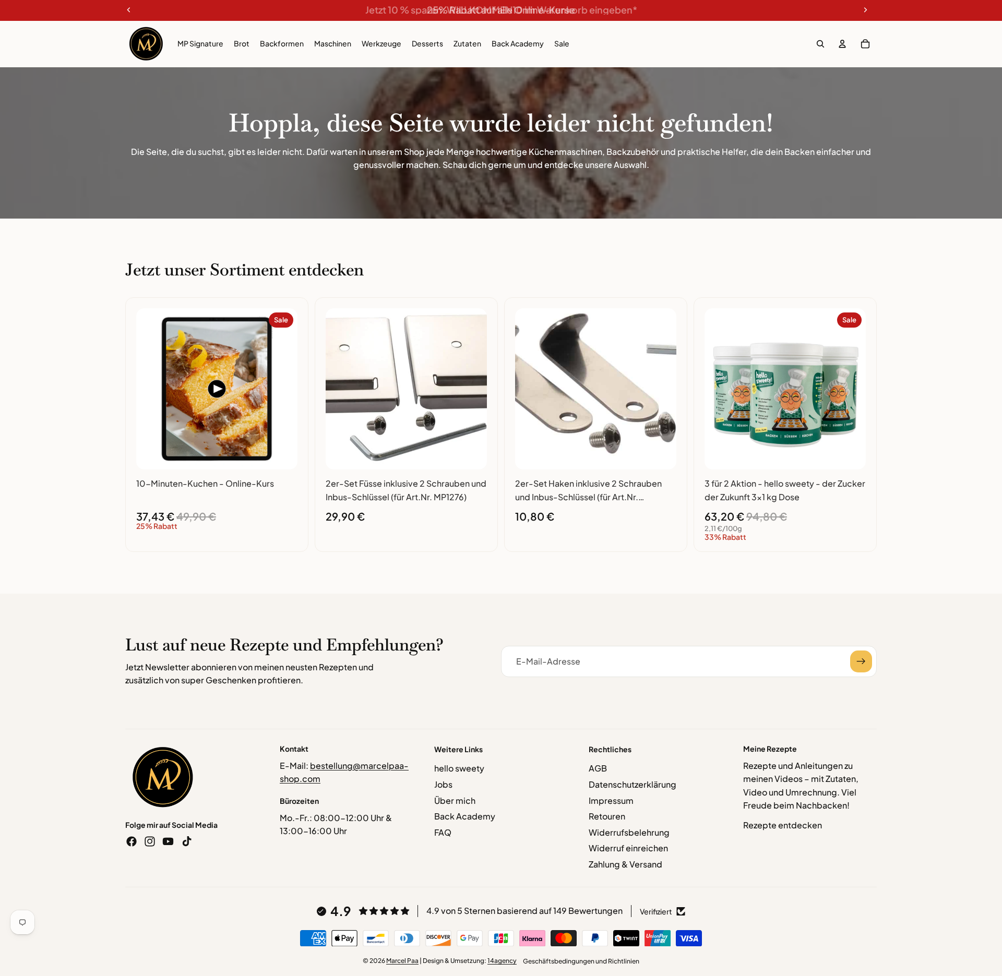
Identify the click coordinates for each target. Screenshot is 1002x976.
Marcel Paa (402, 961)
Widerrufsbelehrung (629, 832)
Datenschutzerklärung (632, 784)
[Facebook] (131, 841)
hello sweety (459, 768)
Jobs (443, 784)
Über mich (454, 800)
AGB (598, 768)
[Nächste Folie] (281, 389)
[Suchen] (820, 43)
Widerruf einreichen (628, 847)
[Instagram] (150, 841)
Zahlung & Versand (625, 864)
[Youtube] (168, 841)
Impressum (611, 800)
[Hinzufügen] (281, 453)
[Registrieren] (861, 661)
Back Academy (464, 816)
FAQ (442, 832)
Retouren (607, 816)
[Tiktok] (187, 841)
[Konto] (842, 43)
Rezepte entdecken (782, 825)
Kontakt (294, 748)
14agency (502, 961)
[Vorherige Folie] (152, 389)
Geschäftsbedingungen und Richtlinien (581, 961)
